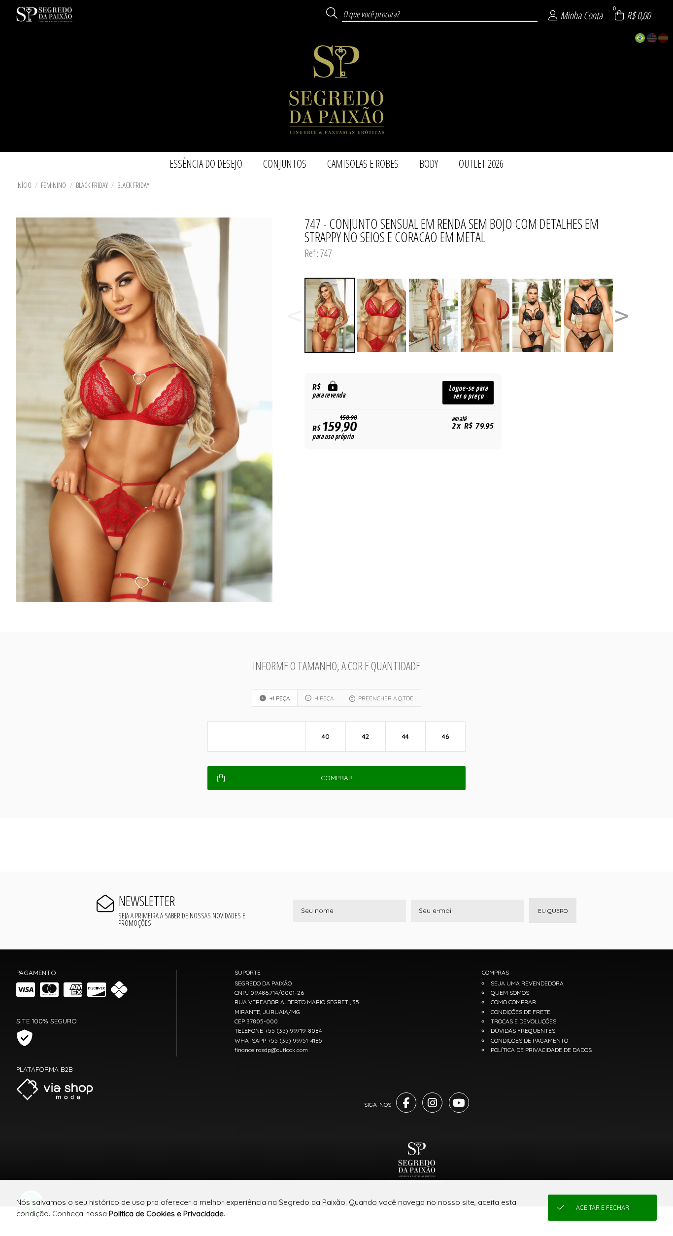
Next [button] (621, 315)
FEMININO (53, 185)
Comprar (337, 778)
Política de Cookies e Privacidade (166, 1213)
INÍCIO (24, 185)
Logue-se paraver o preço (468, 392)
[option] (330, 315)
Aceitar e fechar (602, 1207)
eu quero (553, 910)
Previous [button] (294, 315)
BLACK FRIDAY (92, 185)
